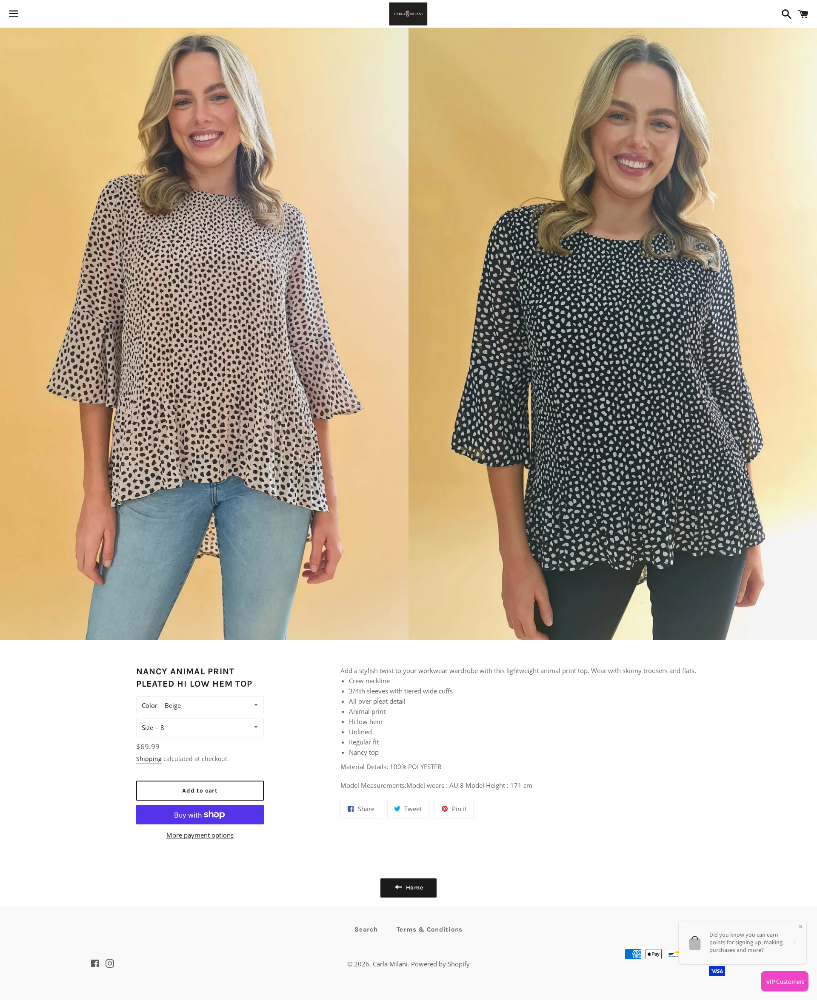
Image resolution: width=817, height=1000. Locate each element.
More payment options (200, 835)
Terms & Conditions (430, 929)
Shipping (149, 759)
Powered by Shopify (440, 964)
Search (366, 929)
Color (149, 705)
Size (147, 727)
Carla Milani (390, 964)
